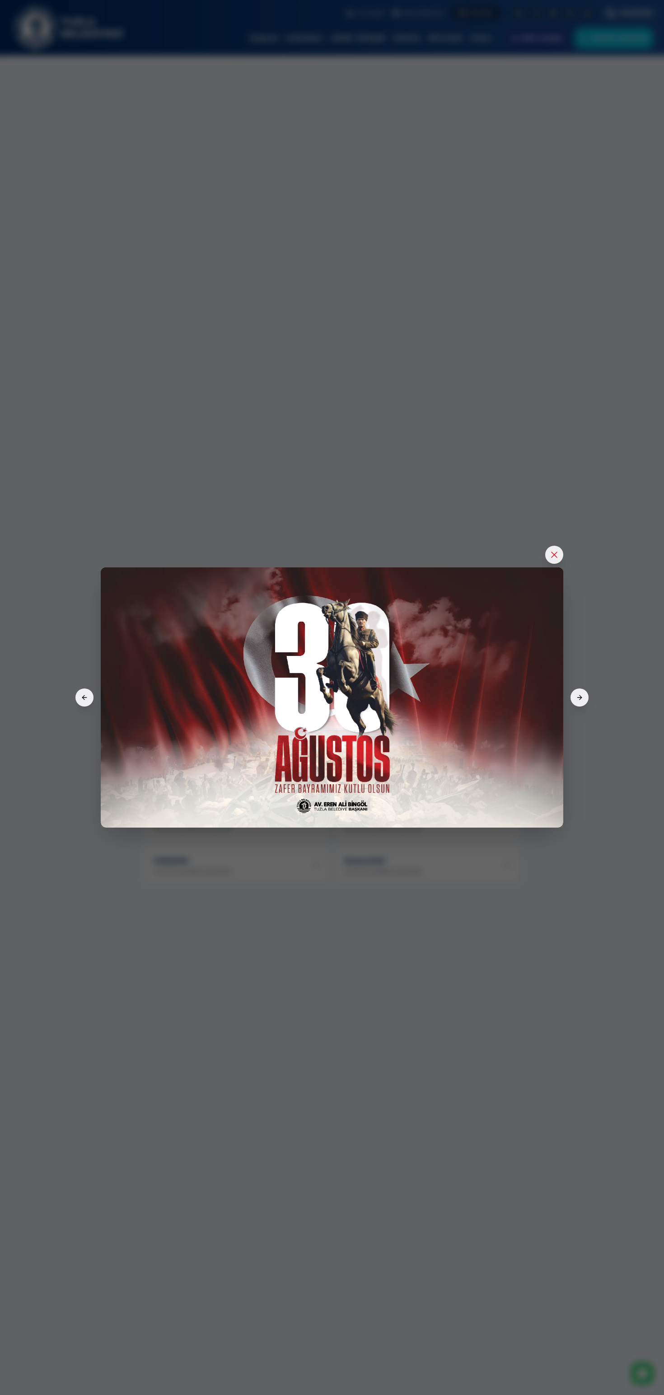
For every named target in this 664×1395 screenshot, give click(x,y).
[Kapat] (554, 555)
